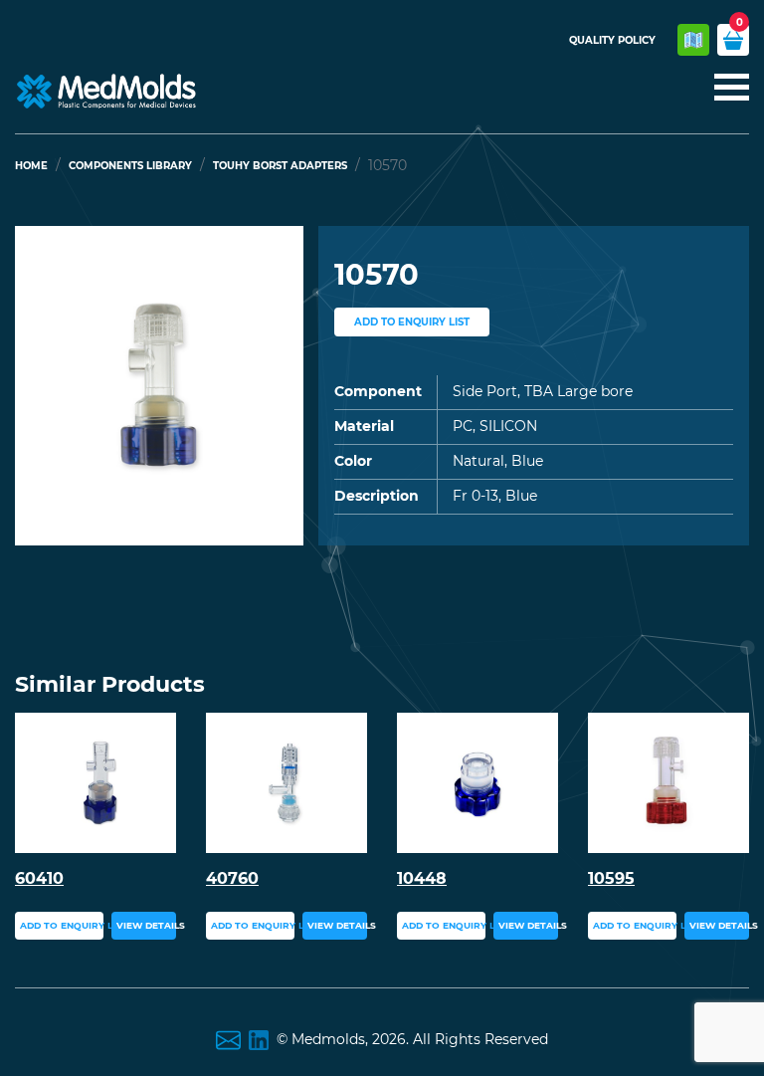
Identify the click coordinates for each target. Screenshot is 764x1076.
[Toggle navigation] (725, 88)
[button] (37, 386)
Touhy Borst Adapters (280, 165)
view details (146, 925)
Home (31, 165)
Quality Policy (612, 40)
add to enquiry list (412, 322)
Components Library (130, 165)
